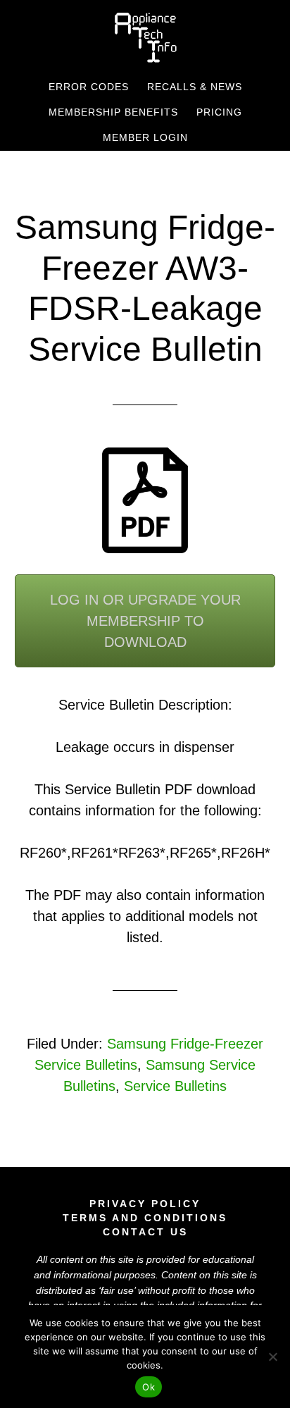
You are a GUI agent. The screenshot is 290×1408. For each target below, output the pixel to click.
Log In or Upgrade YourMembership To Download (145, 621)
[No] (272, 1357)
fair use (117, 1290)
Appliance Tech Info (145, 37)
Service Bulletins (175, 1086)
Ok (148, 1386)
